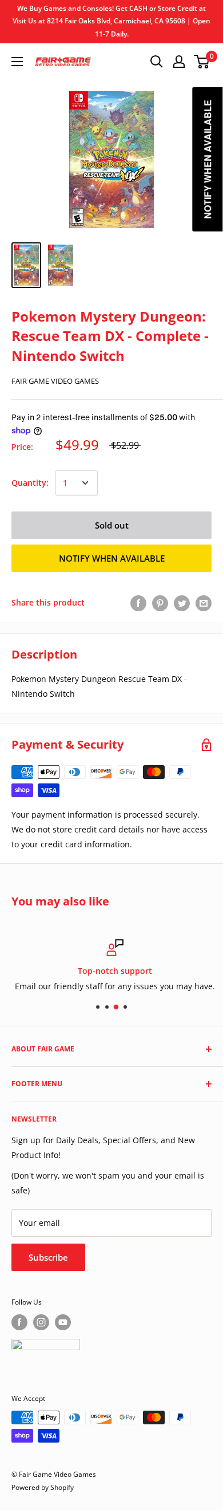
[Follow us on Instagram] (41, 1322)
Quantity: (30, 482)
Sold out (112, 525)
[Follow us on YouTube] (63, 1322)
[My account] (179, 61)
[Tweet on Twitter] (182, 603)
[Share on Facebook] (138, 603)
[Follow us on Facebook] (19, 1322)
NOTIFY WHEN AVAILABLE (112, 558)
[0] (202, 61)
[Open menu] (17, 61)
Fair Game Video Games (55, 381)
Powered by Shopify (42, 1487)
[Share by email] (204, 603)
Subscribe (48, 1257)
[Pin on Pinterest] (160, 603)
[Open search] (156, 61)
